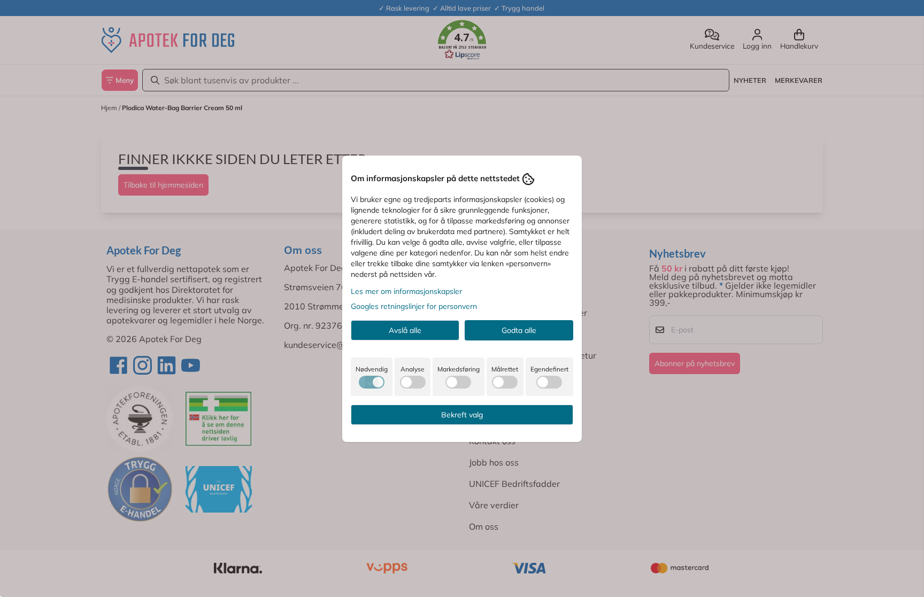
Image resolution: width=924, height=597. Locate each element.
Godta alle (519, 330)
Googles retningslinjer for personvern (414, 306)
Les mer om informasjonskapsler (406, 291)
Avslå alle (405, 330)
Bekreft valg (462, 415)
